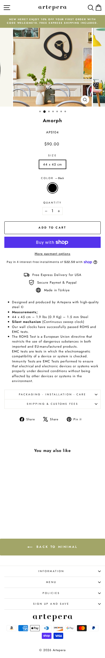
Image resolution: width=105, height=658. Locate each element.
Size (52, 155)
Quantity (52, 203)
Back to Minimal (56, 547)
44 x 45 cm (52, 164)
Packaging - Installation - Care (52, 394)
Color (52, 178)
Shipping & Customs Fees (52, 404)
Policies (51, 593)
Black (52, 188)
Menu (51, 582)
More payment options (52, 253)
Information (51, 571)
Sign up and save (51, 604)
